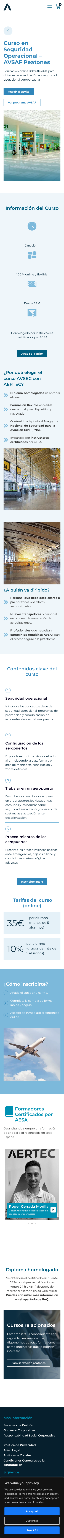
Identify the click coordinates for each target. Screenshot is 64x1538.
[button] (28, 1223)
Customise (32, 1520)
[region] (32, 1507)
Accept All (32, 1511)
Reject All (32, 1530)
